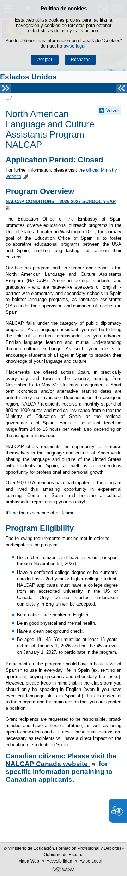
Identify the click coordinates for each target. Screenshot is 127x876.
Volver (112, 110)
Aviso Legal (91, 861)
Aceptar (44, 59)
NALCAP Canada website (47, 764)
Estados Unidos (28, 77)
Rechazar (80, 59)
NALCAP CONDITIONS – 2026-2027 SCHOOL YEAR (61, 201)
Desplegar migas (9, 97)
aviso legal (74, 46)
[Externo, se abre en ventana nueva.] (63, 870)
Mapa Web (28, 861)
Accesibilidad (59, 861)
